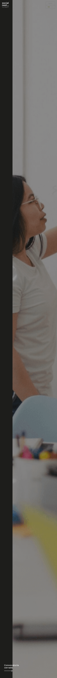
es (52, 7)
